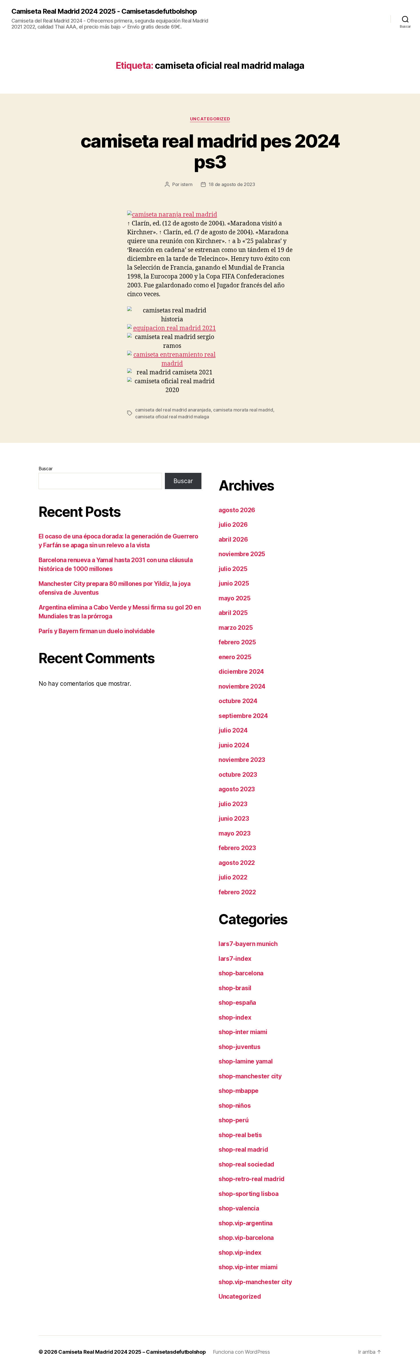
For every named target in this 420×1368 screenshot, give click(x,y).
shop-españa (237, 1002)
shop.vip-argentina (246, 1223)
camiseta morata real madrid (243, 410)
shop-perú (234, 1120)
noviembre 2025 (242, 554)
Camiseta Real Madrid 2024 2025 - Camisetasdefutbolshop (104, 11)
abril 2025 (233, 612)
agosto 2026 (237, 510)
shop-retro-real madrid (252, 1179)
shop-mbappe (239, 1090)
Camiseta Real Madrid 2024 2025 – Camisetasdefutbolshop (132, 1352)
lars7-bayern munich (248, 943)
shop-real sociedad (246, 1164)
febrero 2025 (237, 642)
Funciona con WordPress (241, 1352)
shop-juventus (240, 1046)
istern (186, 184)
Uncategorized (210, 119)
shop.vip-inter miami (248, 1267)
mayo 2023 (235, 833)
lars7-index (235, 958)
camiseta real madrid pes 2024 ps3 (210, 151)
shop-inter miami (243, 1032)
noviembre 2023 (242, 759)
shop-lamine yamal (246, 1061)
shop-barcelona (241, 973)
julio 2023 (233, 804)
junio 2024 (234, 745)
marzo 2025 (236, 627)
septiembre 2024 (243, 715)
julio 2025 (233, 568)
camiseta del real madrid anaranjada (173, 410)
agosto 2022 (237, 862)
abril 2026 (233, 539)
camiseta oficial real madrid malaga (172, 416)
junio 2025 (234, 583)
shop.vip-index (240, 1252)
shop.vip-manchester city (255, 1282)
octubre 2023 (238, 774)
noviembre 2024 (242, 686)
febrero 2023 (237, 848)
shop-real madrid (243, 1149)
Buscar (45, 468)
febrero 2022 (237, 892)
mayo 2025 (235, 598)
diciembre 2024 (241, 671)
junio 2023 (234, 818)
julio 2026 (233, 524)
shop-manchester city (250, 1076)
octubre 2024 (238, 701)
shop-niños (235, 1105)
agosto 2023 (237, 789)
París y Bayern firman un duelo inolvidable (97, 631)
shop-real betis (240, 1135)
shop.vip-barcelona (246, 1237)
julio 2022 (233, 877)
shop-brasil (235, 988)
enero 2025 (235, 657)
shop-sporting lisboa (249, 1193)
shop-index (235, 1017)
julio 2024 (233, 730)
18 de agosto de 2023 (232, 184)
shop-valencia (239, 1208)
